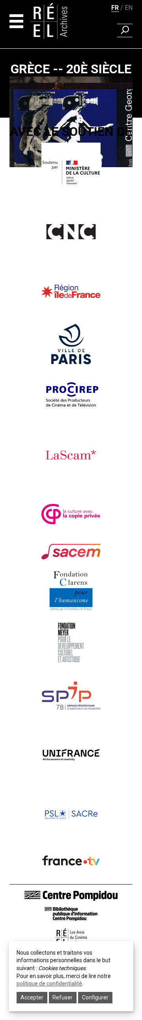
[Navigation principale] (16, 21)
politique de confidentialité (49, 983)
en (129, 7)
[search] (124, 30)
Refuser (62, 997)
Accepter (32, 997)
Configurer (95, 997)
